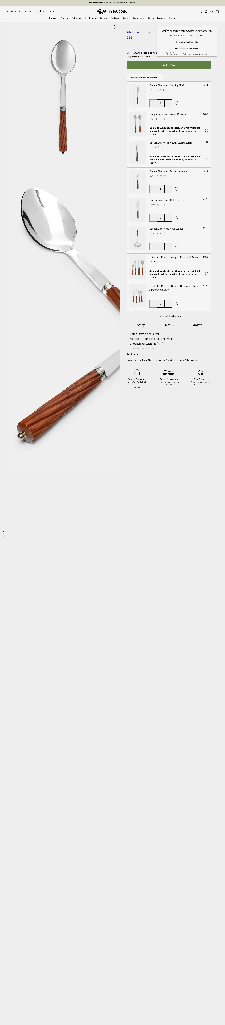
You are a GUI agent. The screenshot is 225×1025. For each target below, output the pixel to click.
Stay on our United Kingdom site (186, 49)
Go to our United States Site (187, 42)
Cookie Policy (202, 54)
